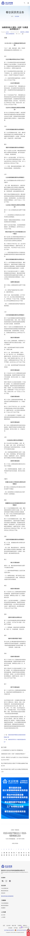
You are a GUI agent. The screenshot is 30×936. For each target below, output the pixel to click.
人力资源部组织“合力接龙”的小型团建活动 (12, 750)
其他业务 (3, 893)
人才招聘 (3, 917)
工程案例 (19, 925)
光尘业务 (17, 16)
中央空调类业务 (4, 888)
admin (7, 32)
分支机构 (10, 927)
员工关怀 (3, 914)
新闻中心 (25, 925)
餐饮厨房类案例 (4, 905)
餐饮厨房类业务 (4, 890)
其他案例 (3, 907)
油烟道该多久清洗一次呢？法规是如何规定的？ (13, 753)
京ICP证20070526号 (21, 930)
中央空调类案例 (4, 903)
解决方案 (14, 925)
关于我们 (16, 927)
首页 (12, 16)
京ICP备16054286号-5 (9, 930)
